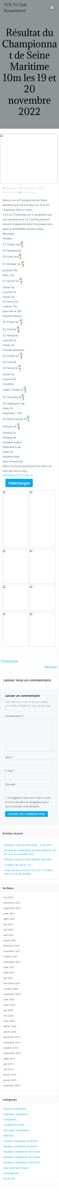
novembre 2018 (11, 1085)
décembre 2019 (11, 1037)
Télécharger (19, 482)
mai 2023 (8, 897)
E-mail (10, 771)
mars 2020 (9, 1021)
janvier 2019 (9, 1080)
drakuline (11, 188)
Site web (10, 784)
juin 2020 (8, 1010)
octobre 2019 (10, 1047)
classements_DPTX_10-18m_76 (17, 475)
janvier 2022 (9, 940)
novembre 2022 (11, 902)
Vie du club (9, 1178)
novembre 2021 (11, 951)
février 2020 (9, 1026)
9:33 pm (10, 192)
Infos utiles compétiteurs (16, 1130)
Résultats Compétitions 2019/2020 (21, 1151)
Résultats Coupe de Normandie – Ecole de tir (28, 845)
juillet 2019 (9, 1058)
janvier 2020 (9, 1031)
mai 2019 (8, 1069)
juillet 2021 (9, 972)
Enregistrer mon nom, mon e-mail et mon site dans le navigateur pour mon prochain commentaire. (27, 802)
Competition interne (14, 1124)
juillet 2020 (9, 1004)
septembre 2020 (12, 994)
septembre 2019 (12, 1053)
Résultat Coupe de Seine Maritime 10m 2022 (28, 859)
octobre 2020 (10, 988)
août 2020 (8, 999)
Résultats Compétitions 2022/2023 (21, 1162)
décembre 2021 (11, 945)
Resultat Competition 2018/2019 (20, 1141)
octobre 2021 (10, 956)
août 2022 (8, 913)
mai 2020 (8, 1015)
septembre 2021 (12, 961)
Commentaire (14, 716)
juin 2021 (8, 978)
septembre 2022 (12, 908)
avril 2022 (8, 935)
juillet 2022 (9, 918)
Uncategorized (11, 1173)
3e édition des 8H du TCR (17, 864)
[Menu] (52, 7)
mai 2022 (8, 929)
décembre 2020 (11, 983)
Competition (10, 1119)
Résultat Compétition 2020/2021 (20, 1146)
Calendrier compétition (15, 1114)
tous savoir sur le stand (15, 1167)
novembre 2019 (11, 1042)
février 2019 (9, 1074)
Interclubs (8, 1135)
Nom (9, 757)
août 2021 (8, 967)
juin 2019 (8, 1063)
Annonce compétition (14, 1108)
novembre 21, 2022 (33, 188)
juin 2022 (8, 924)
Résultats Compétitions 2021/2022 (21, 1157)
